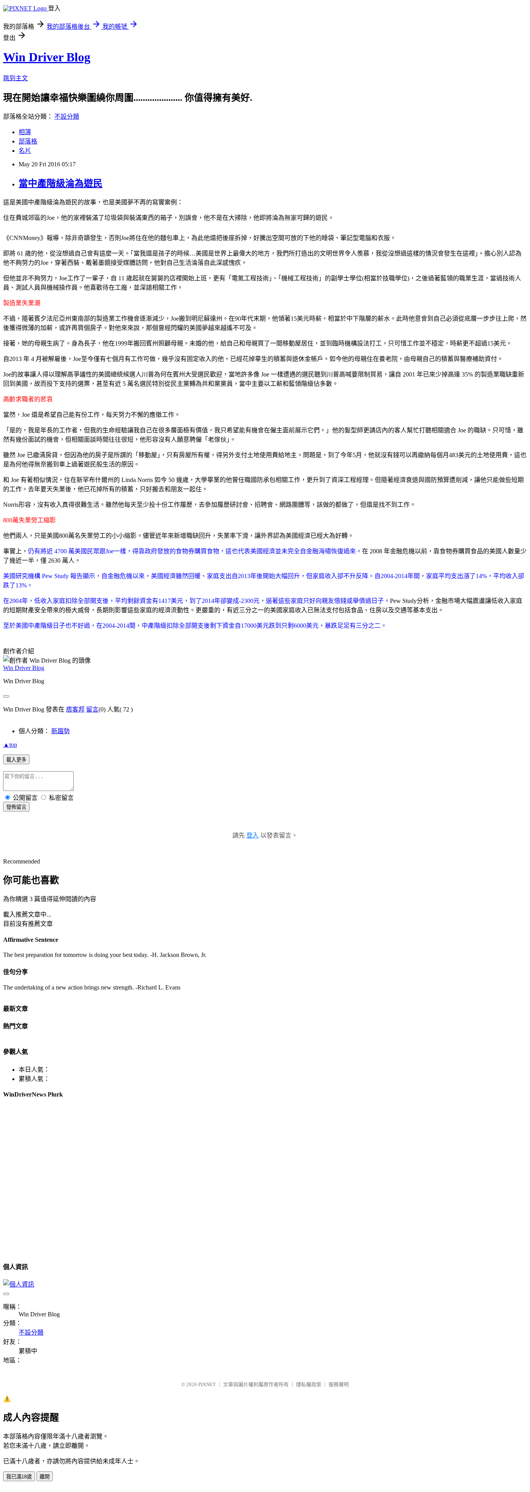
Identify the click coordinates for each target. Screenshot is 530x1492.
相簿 (25, 132)
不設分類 (66, 116)
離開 (45, 1477)
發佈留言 (16, 807)
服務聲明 (339, 1384)
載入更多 (16, 760)
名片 (25, 150)
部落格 (28, 141)
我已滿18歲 (19, 1477)
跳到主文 (15, 78)
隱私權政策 (308, 1384)
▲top (10, 744)
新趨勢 (60, 731)
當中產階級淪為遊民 (60, 183)
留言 (92, 709)
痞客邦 (75, 709)
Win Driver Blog (46, 57)
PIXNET (207, 1384)
